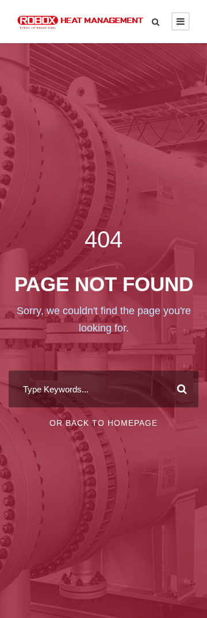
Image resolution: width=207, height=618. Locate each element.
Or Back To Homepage (103, 423)
